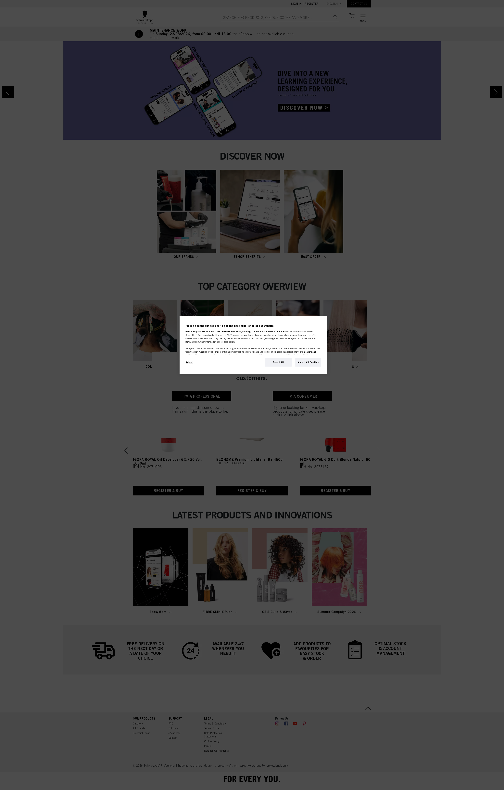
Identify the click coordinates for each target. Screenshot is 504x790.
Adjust (189, 362)
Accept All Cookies (308, 362)
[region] (253, 345)
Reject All (278, 362)
